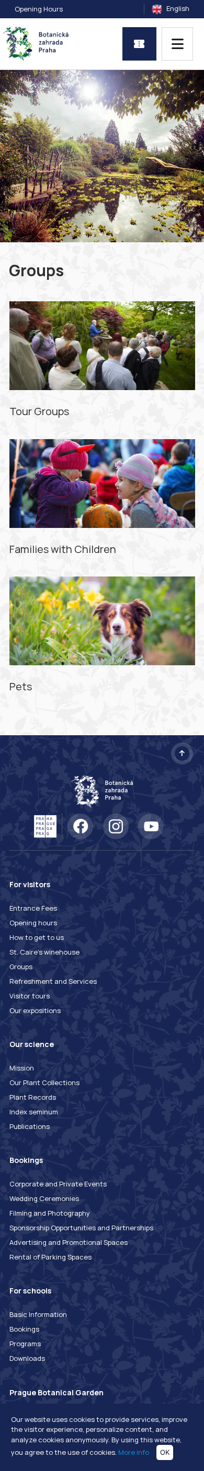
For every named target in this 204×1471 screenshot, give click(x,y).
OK (164, 1452)
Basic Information (38, 1314)
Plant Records (32, 1097)
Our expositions (35, 1010)
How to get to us (36, 937)
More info (133, 1452)
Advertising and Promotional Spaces (68, 1242)
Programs (25, 1343)
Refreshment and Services (53, 981)
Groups (20, 966)
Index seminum (33, 1111)
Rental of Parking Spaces (50, 1257)
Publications (29, 1126)
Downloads (27, 1358)
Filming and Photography (49, 1213)
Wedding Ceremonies (44, 1198)
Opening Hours (39, 9)
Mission (21, 1068)
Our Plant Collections (44, 1082)
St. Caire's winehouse (44, 952)
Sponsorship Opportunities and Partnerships (81, 1227)
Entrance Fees (33, 908)
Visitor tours (29, 996)
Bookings (24, 1329)
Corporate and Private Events (58, 1183)
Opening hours (33, 922)
